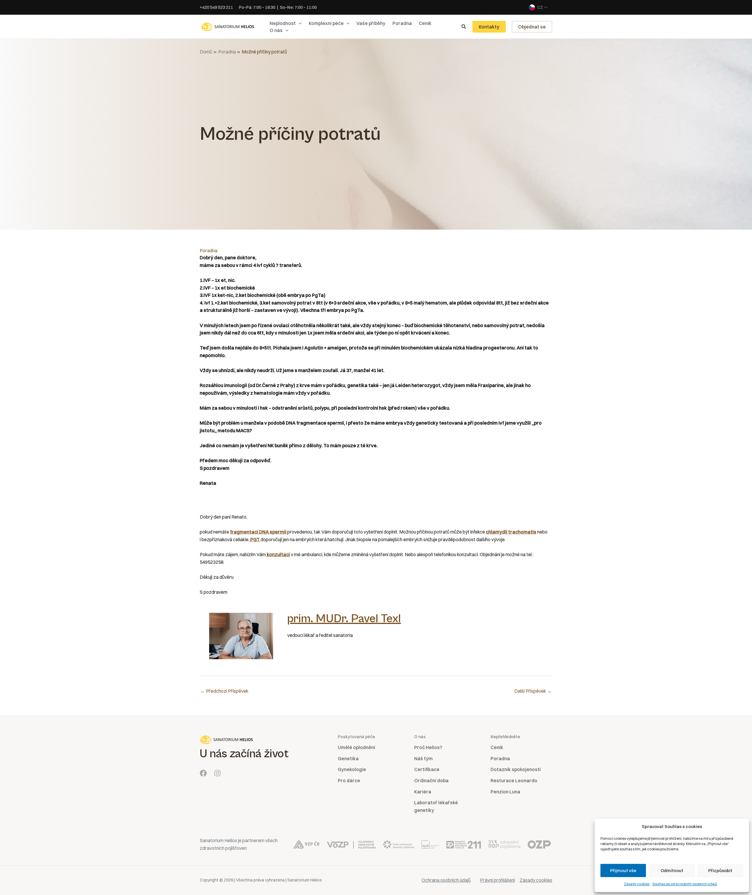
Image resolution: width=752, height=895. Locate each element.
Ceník (497, 747)
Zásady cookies (636, 884)
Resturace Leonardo (514, 780)
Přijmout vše (623, 870)
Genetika (348, 758)
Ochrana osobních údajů (446, 880)
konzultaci (278, 554)
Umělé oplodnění (356, 747)
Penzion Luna (505, 792)
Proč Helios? (428, 747)
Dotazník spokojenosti (516, 769)
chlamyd (495, 532)
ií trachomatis (520, 532)
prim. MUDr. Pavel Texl (344, 618)
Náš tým (423, 758)
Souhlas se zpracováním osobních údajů (684, 884)
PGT (255, 539)
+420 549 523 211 (216, 7)
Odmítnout (672, 870)
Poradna (208, 250)
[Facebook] (203, 773)
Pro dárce (349, 780)
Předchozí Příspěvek (224, 691)
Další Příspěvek (533, 691)
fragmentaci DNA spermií (258, 532)
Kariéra (422, 792)
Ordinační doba (431, 780)
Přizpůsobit (720, 870)
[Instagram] (217, 773)
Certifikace (426, 769)
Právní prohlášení (497, 880)
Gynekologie (352, 769)
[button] (299, 23)
